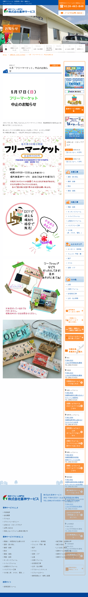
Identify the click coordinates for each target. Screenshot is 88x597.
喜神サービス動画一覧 (73, 110)
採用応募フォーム (10, 586)
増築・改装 (71, 207)
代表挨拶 (7, 512)
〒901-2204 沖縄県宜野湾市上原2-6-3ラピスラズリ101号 (73, 420)
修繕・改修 (71, 181)
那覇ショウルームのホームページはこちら (73, 468)
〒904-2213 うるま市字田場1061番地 (73, 362)
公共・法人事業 (38, 47)
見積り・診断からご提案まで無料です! (74, 329)
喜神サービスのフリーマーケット (67, 557)
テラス (70, 263)
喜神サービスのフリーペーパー (66, 554)
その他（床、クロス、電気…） (74, 231)
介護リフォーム (73, 289)
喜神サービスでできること (25, 48)
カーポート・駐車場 (74, 249)
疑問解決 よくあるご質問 (74, 310)
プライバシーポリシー (11, 522)
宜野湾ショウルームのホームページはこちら (73, 431)
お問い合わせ (8, 528)
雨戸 (69, 258)
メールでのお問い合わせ (73, 13)
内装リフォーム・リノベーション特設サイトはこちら (73, 443)
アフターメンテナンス (39, 569)
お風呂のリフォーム (74, 221)
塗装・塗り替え (73, 177)
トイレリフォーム (74, 216)
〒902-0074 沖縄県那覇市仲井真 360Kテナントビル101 (72, 457)
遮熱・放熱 (71, 191)
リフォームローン (38, 572)
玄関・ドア (71, 267)
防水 (69, 186)
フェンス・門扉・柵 (74, 254)
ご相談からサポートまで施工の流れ (73, 320)
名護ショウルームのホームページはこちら (73, 406)
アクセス (7, 518)
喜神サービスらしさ (14, 48)
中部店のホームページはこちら (73, 382)
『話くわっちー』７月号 (73, 161)
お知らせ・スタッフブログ (17, 54)
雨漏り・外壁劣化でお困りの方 (14, 541)
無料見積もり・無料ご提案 (41, 576)
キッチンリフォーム (74, 212)
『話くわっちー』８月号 (73, 152)
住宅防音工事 (72, 293)
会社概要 (7, 515)
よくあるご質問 (69, 47)
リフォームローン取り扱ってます (74, 337)
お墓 (69, 284)
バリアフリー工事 (74, 225)
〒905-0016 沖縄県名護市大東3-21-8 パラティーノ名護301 (74, 395)
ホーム (5, 54)
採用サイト (80, 47)
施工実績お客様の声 (49, 48)
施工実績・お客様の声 (63, 541)
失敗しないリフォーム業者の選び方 (16, 531)
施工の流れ (58, 47)
